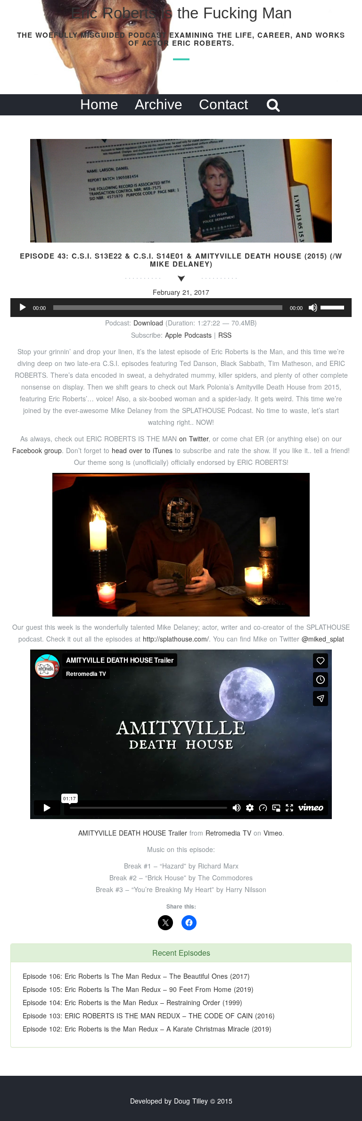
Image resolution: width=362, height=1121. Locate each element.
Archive (158, 104)
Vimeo (272, 832)
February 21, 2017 (181, 292)
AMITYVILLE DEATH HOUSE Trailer (132, 832)
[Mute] (313, 307)
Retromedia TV (228, 832)
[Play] (22, 307)
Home (99, 104)
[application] (181, 307)
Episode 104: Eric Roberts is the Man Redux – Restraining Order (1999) (132, 1002)
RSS (224, 335)
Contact (223, 104)
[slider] (334, 306)
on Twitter (193, 438)
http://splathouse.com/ (176, 638)
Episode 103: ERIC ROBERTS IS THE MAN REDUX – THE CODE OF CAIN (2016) (149, 1015)
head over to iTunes (143, 450)
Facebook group (37, 450)
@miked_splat (323, 638)
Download (148, 322)
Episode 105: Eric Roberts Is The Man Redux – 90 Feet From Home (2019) (138, 989)
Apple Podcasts (188, 335)
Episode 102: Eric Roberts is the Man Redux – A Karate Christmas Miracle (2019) (147, 1028)
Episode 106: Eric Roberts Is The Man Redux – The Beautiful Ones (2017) (136, 976)
